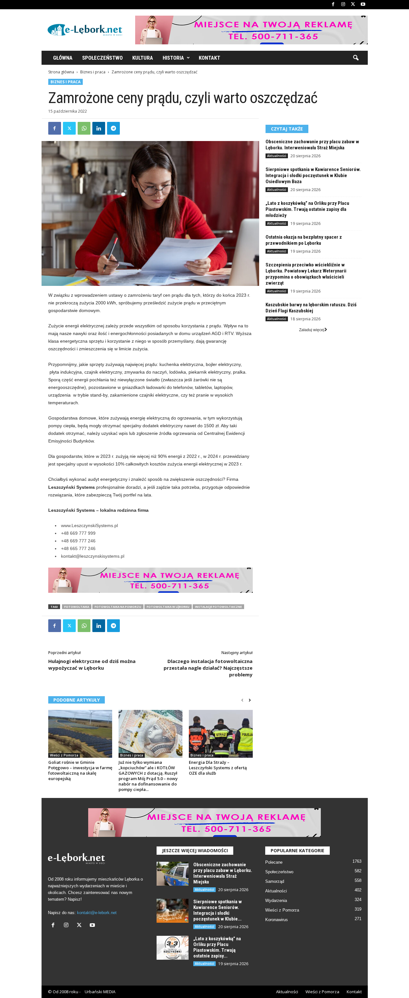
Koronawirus (276, 919)
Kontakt (209, 58)
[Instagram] (343, 4)
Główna (63, 58)
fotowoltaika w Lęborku (168, 607)
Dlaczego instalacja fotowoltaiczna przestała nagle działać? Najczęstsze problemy (208, 668)
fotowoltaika (76, 607)
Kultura (142, 58)
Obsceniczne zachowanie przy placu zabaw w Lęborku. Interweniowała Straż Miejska (312, 145)
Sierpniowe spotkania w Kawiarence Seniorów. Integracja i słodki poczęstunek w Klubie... (217, 910)
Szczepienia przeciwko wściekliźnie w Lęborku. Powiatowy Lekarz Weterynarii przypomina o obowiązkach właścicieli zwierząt (306, 274)
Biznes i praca (92, 72)
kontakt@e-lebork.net (97, 912)
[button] (356, 58)
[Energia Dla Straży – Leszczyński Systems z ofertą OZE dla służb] (221, 734)
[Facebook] (333, 4)
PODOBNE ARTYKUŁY (76, 700)
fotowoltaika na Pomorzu (118, 607)
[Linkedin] (98, 128)
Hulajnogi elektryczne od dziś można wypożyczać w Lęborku (91, 664)
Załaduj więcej (311, 330)
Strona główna (61, 72)
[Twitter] (353, 4)
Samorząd (274, 881)
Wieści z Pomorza (64, 755)
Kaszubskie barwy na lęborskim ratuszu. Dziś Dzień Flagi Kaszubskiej (311, 308)
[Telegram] (113, 128)
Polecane (273, 862)
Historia (173, 58)
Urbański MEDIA (100, 991)
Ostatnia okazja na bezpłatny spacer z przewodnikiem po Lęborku (304, 240)
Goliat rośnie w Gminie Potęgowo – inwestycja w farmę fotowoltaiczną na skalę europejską (80, 770)
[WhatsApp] (84, 128)
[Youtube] (363, 4)
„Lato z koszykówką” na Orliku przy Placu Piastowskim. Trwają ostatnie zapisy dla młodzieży (307, 209)
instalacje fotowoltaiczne (218, 607)
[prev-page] (242, 700)
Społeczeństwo (102, 58)
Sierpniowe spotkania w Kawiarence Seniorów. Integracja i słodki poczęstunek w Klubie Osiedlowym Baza (313, 175)
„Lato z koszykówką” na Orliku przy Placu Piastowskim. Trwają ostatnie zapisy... (217, 947)
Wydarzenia (276, 900)
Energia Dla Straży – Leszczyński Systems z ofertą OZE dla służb (218, 767)
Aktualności (276, 155)
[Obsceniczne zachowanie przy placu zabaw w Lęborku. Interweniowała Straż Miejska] (173, 874)
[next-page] (250, 700)
